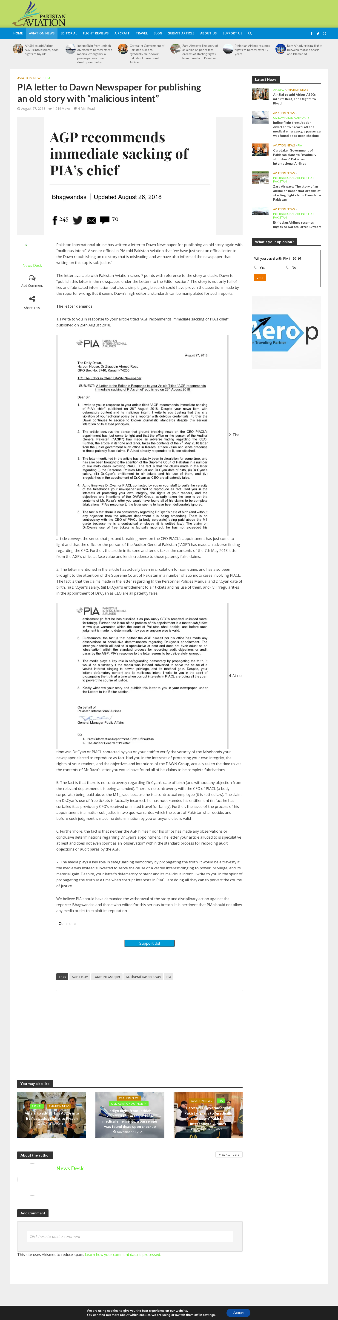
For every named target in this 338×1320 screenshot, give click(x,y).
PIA (47, 78)
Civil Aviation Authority (129, 1104)
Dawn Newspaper (107, 977)
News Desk (32, 265)
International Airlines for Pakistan (293, 179)
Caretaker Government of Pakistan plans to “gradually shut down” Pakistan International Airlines (147, 54)
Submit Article (181, 33)
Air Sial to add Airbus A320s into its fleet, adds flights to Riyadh (41, 50)
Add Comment (32, 285)
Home (18, 33)
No (294, 267)
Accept (238, 1313)
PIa (168, 977)
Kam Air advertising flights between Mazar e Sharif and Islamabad (304, 50)
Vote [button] (260, 277)
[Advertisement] (244, 13)
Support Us (232, 33)
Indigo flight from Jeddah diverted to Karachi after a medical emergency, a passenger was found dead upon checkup (94, 54)
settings (209, 1315)
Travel (142, 33)
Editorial (68, 33)
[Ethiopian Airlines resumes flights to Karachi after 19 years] (228, 49)
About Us (208, 33)
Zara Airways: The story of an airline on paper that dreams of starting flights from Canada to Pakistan (200, 52)
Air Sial (37, 1106)
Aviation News (41, 33)
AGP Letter (80, 977)
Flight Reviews (96, 33)
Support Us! (149, 943)
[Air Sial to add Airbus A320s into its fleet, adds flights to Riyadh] (18, 49)
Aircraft (122, 33)
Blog (158, 33)
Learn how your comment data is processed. (123, 1254)
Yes (262, 267)
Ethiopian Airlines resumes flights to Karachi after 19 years (252, 50)
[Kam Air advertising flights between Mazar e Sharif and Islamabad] (280, 49)
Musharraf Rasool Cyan (143, 977)
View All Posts (229, 1154)
